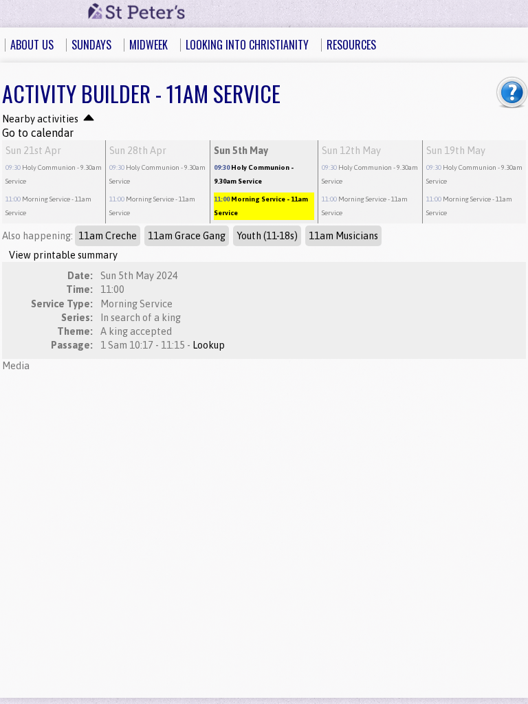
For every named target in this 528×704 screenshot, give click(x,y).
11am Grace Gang (187, 235)
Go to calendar (38, 132)
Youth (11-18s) (267, 235)
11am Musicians (343, 235)
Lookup (208, 345)
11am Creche (107, 235)
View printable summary (63, 255)
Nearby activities (41, 118)
